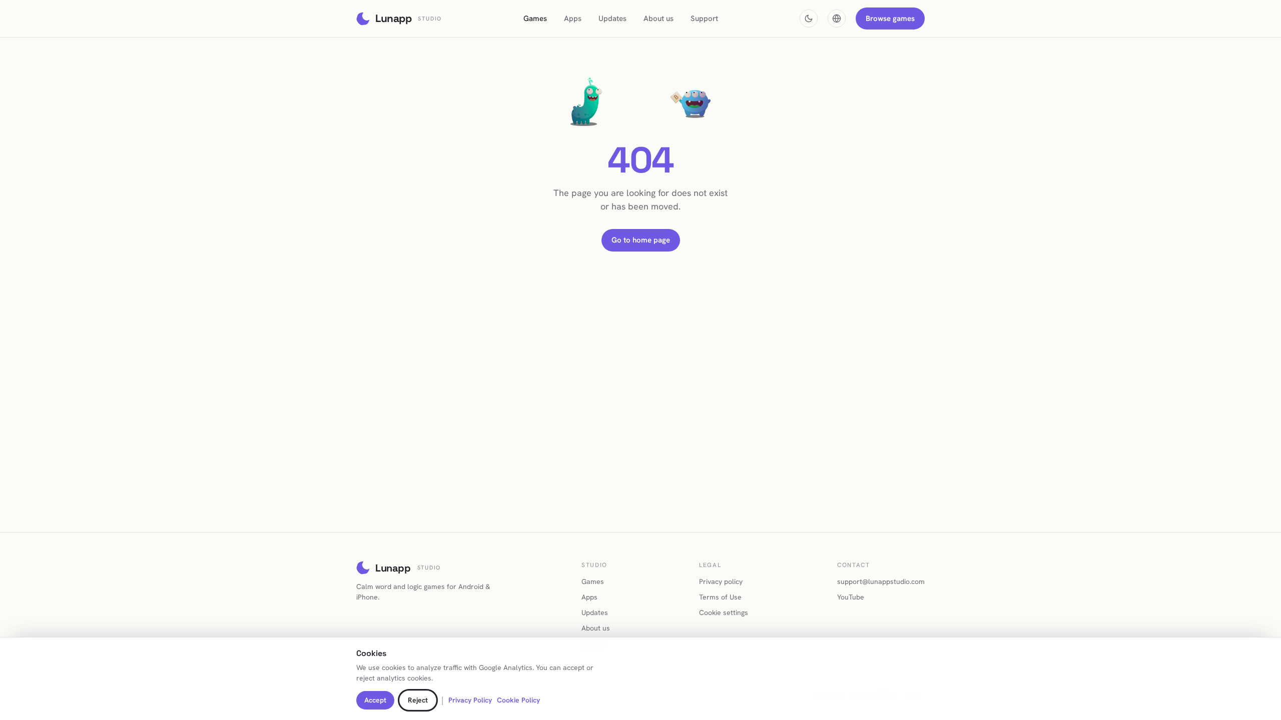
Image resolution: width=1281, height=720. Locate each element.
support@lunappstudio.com (881, 581)
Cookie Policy (518, 700)
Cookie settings (723, 612)
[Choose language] (837, 19)
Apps (572, 19)
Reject (418, 700)
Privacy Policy (470, 700)
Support (704, 19)
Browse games (890, 19)
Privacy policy (721, 581)
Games (535, 19)
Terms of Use (720, 597)
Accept (375, 700)
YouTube (850, 597)
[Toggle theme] (809, 19)
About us (659, 19)
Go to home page (640, 240)
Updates (612, 19)
